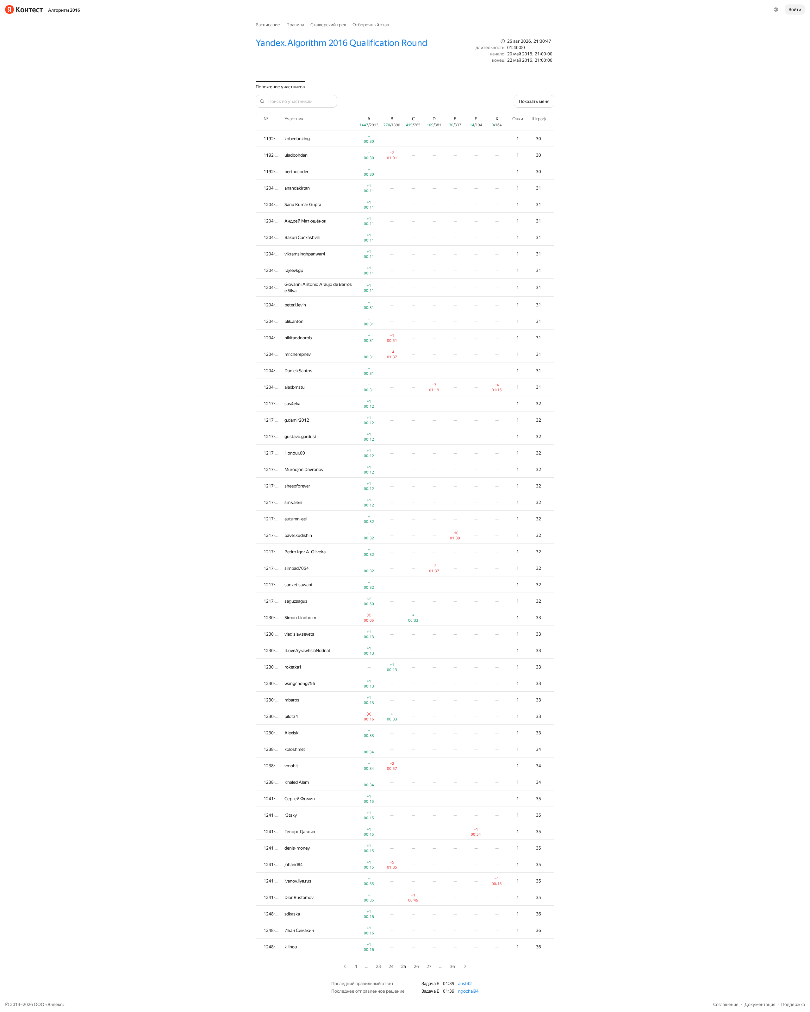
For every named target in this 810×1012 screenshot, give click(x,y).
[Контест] (24, 9)
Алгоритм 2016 (64, 10)
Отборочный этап (370, 24)
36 (452, 966)
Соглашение (725, 1004)
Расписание (268, 24)
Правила (295, 24)
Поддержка (793, 1004)
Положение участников (280, 86)
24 (391, 966)
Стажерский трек (328, 24)
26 (416, 966)
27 (429, 966)
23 (378, 966)
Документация (760, 1004)
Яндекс (54, 1004)
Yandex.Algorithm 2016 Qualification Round (341, 43)
